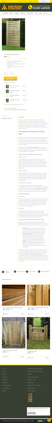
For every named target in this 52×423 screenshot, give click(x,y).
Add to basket (10, 78)
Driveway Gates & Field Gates (34, 385)
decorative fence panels (41, 188)
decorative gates (25, 254)
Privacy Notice (6, 388)
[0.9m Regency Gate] (38, 333)
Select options (6, 314)
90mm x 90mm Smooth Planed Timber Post (38, 307)
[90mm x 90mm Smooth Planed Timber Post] (38, 295)
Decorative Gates (31, 379)
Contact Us (5, 379)
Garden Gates (23, 109)
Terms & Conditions (7, 385)
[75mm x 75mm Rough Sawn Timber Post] (13, 295)
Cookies (4, 391)
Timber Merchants (32, 388)
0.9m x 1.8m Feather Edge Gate (10, 350)
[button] (46, 13)
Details (23, 314)
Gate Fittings (30, 382)
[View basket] (49, 420)
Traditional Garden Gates (33, 377)
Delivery (4, 371)
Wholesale (5, 382)
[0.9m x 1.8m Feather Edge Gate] (13, 332)
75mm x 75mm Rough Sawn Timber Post (12, 307)
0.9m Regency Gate (15, 99)
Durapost (30, 374)
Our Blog (5, 377)
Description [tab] (4, 115)
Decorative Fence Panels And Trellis (36, 371)
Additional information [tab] (7, 118)
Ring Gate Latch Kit (15, 95)
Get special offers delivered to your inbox (37, 408)
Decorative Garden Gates (14, 109)
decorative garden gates (33, 147)
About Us (5, 374)
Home (4, 368)
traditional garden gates (36, 254)
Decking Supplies (31, 391)
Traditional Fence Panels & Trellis (35, 368)
